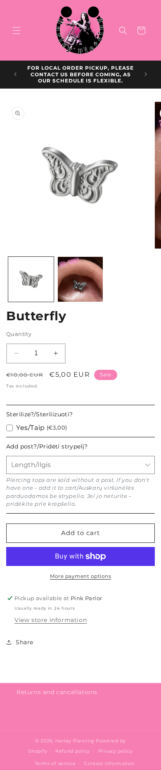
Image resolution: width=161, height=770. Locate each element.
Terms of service (55, 763)
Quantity (18, 334)
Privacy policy (115, 751)
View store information (50, 620)
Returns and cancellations (57, 692)
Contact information (109, 763)
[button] (16, 30)
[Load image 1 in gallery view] (31, 279)
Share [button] (24, 642)
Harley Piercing (75, 741)
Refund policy (72, 751)
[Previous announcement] (15, 74)
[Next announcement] (146, 74)
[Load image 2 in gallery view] (80, 279)
